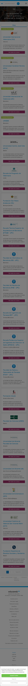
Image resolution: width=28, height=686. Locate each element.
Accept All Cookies (14, 675)
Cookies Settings (14, 682)
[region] (14, 676)
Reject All (14, 679)
